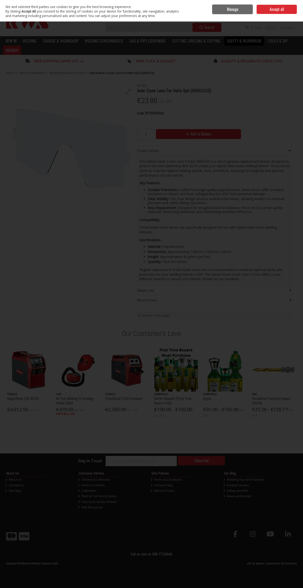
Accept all (277, 9)
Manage (232, 9)
